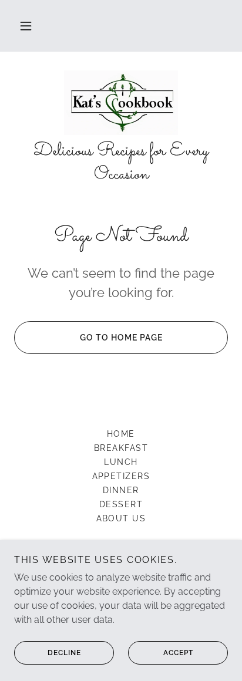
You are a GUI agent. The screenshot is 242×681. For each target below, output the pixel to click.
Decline (64, 653)
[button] (26, 26)
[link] (121, 102)
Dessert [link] (121, 504)
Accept (178, 653)
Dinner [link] (121, 490)
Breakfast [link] (121, 448)
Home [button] (121, 434)
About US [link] (121, 518)
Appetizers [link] (121, 476)
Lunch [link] (121, 462)
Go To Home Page (121, 337)
